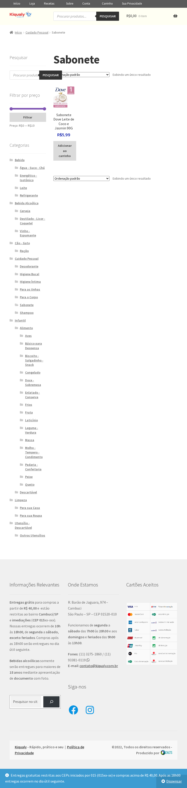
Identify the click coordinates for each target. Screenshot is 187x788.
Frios (28, 405)
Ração (24, 251)
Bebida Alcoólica (27, 203)
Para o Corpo (29, 297)
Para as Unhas (30, 289)
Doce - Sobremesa (33, 382)
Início (16, 3)
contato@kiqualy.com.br (99, 665)
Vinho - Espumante (28, 233)
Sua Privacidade (132, 3)
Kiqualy (21, 747)
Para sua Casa (30, 508)
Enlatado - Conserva (32, 394)
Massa (29, 440)
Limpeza (21, 500)
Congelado (32, 372)
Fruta (29, 412)
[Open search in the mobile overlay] (86, 16)
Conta (86, 3)
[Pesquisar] (51, 701)
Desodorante (29, 266)
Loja (32, 3)
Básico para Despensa (33, 345)
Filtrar (27, 117)
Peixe (29, 477)
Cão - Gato (22, 243)
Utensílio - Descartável (23, 525)
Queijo (29, 484)
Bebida (20, 160)
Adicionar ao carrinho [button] (65, 151)
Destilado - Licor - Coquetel (32, 221)
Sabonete (27, 305)
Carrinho (107, 3)
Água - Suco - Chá (32, 168)
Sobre (69, 3)
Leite (23, 188)
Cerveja (25, 211)
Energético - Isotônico (28, 177)
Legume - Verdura (31, 430)
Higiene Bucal (29, 274)
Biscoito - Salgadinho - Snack (34, 360)
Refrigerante (29, 195)
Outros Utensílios (32, 535)
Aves (28, 336)
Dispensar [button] (174, 781)
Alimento (26, 328)
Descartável (28, 492)
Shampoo (27, 313)
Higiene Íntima (30, 282)
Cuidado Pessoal (37, 32)
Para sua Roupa (31, 515)
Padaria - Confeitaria (33, 467)
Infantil (20, 320)
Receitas (49, 3)
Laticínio (31, 420)
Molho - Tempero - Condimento (34, 452)
